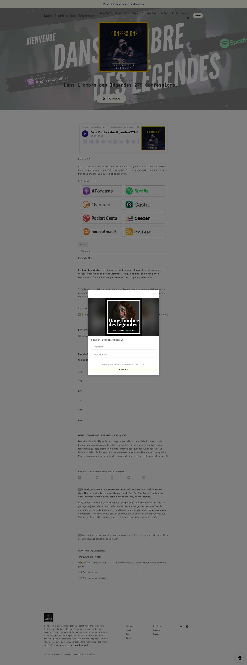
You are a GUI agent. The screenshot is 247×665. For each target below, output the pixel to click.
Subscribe (123, 369)
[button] (154, 294)
